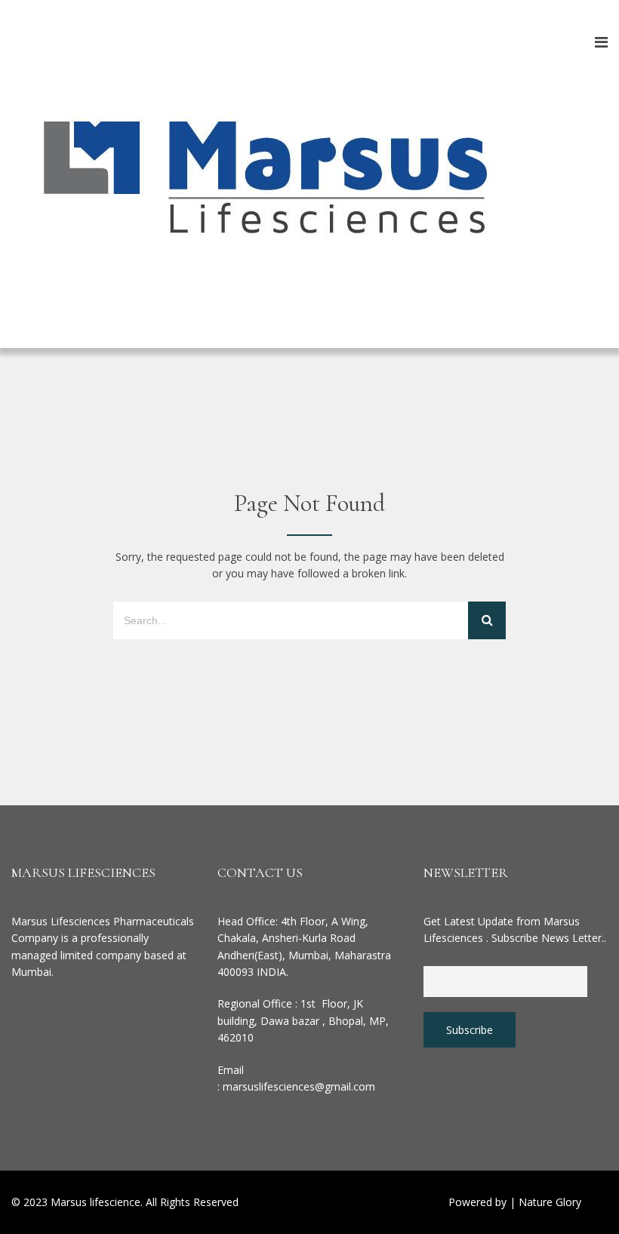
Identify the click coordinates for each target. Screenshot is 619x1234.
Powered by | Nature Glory (514, 1202)
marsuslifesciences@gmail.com (299, 1086)
